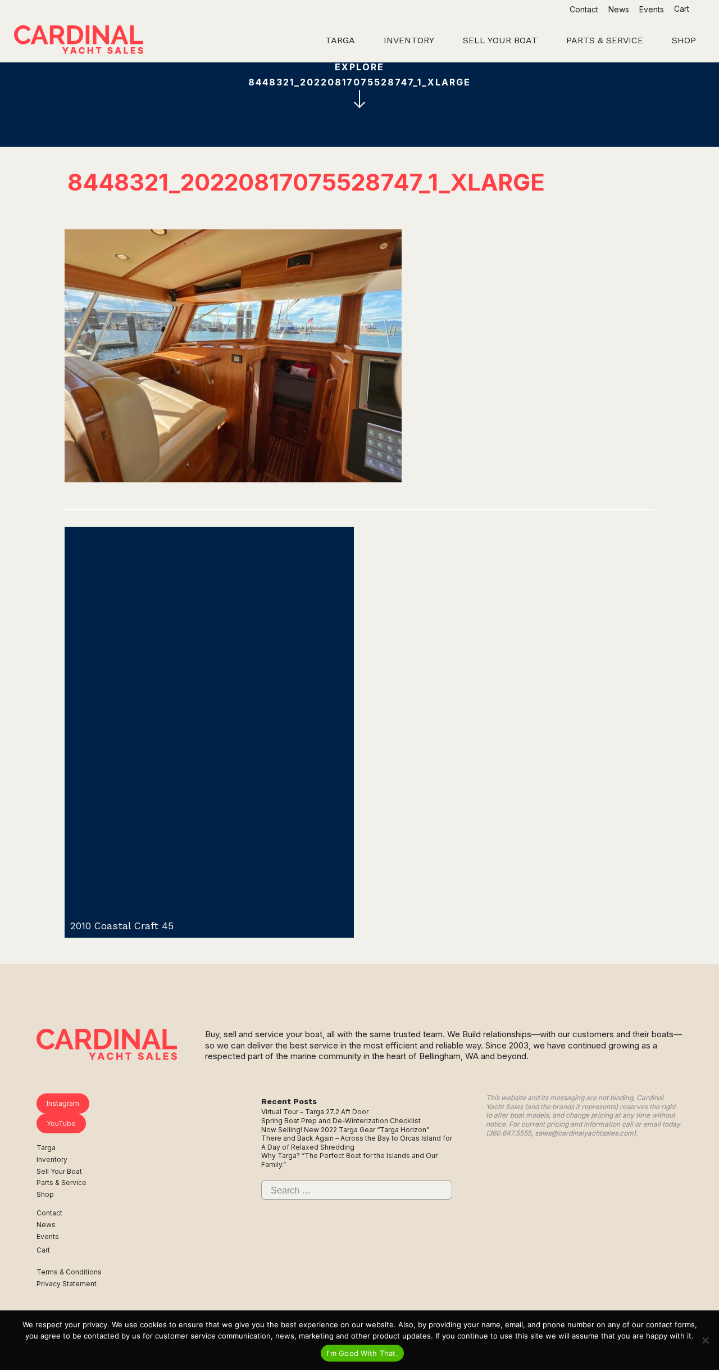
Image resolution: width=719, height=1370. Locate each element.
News (618, 9)
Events (651, 9)
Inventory (52, 1159)
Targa (46, 1147)
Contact (584, 9)
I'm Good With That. (362, 1353)
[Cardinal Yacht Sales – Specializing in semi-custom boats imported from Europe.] (78, 41)
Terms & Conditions (69, 1272)
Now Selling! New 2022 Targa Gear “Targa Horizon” (345, 1129)
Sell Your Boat (59, 1171)
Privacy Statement (67, 1283)
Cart (682, 8)
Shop (45, 1194)
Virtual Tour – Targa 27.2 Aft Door (314, 1111)
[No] (705, 1340)
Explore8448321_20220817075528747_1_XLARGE (359, 74)
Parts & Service (62, 1182)
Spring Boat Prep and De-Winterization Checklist (341, 1120)
